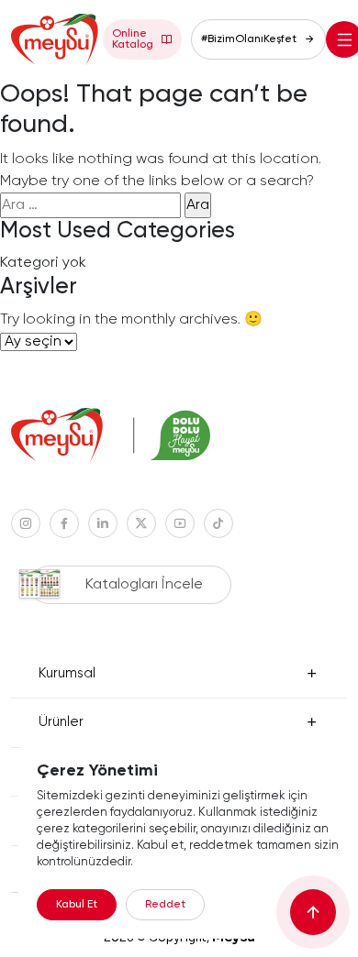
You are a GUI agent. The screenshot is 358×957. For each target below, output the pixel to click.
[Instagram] (25, 523)
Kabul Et (76, 904)
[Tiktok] (218, 523)
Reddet (165, 904)
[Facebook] (64, 523)
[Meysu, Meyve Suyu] (57, 40)
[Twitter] (141, 523)
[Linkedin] (102, 523)
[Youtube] (180, 523)
